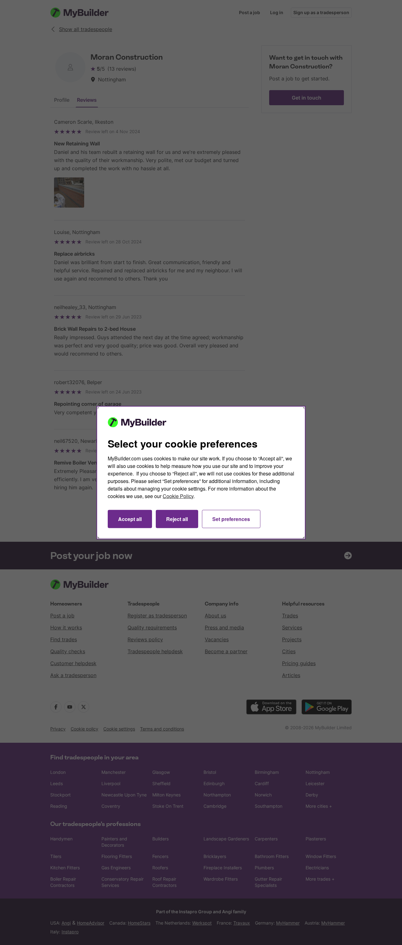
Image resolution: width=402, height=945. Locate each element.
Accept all (130, 518)
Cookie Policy (178, 495)
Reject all (177, 518)
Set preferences (231, 518)
